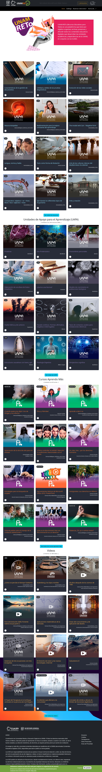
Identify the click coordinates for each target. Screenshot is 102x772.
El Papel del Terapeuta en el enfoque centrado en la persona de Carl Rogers (18, 701)
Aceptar (79, 768)
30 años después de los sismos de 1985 (81, 584)
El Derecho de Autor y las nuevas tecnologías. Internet (49, 662)
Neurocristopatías (11, 125)
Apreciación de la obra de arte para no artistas (18, 451)
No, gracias (87, 767)
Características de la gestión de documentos (15, 89)
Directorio (84, 735)
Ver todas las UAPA (51, 375)
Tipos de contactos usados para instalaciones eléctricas (81, 326)
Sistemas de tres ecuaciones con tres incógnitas (18, 662)
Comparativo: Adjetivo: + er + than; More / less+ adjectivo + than (17, 202)
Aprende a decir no (76, 411)
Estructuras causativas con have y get (18, 362)
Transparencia (85, 739)
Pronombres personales (78, 251)
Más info (33, 770)
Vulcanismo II (74, 661)
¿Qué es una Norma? (44, 287)
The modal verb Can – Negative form (82, 125)
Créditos (83, 737)
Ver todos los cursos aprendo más (51, 546)
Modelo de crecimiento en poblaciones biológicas (78, 288)
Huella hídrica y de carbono (14, 325)
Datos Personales (86, 741)
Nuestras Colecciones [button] (79, 9)
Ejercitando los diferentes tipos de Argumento (49, 202)
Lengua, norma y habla (12, 163)
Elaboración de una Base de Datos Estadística (17, 288)
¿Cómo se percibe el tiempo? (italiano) (18, 583)
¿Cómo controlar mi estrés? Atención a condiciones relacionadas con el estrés (50, 452)
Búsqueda (83, 3)
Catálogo (69, 9)
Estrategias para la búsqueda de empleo (16, 492)
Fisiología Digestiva (44, 362)
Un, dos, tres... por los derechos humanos (81, 451)
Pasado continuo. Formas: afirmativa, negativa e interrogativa (50, 326)
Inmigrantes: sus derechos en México (83, 491)
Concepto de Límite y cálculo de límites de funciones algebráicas (81, 701)
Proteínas (7, 251)
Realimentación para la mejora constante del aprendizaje (48, 126)
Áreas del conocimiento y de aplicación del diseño (79, 623)
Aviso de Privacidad (87, 744)
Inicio (63, 9)
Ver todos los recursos (51, 215)
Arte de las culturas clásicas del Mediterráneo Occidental (80, 164)
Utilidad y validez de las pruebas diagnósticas (48, 89)
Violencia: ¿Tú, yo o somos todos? (81, 530)
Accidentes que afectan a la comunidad (47, 701)
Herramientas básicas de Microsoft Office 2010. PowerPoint (50, 492)
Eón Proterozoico (43, 251)
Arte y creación (74, 201)
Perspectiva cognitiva (77, 362)
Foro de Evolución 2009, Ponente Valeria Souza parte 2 (16, 623)
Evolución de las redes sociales (80, 88)
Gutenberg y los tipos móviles (48, 583)
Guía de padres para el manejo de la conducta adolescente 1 (17, 531)
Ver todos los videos (51, 716)
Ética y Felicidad (42, 411)
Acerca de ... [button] (91, 9)
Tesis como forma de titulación (48, 163)
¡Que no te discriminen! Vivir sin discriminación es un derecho (48, 531)
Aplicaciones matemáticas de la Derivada (48, 623)
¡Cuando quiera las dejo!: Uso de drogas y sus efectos (16, 412)
